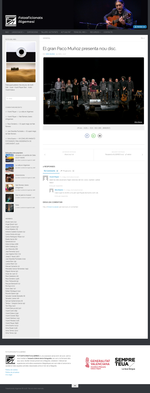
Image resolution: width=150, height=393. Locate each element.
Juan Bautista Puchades (15, 131)
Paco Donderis (12, 124)
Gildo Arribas (9, 244)
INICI (7, 32)
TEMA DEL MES (80, 32)
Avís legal (8, 375)
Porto (17, 205)
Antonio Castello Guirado (13, 232)
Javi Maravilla (10, 249)
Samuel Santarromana (13, 301)
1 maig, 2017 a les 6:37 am (74, 190)
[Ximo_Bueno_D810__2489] (93, 124)
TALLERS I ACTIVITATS (49, 32)
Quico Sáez (9, 288)
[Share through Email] (100, 136)
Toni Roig (8, 306)
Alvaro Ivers (9, 222)
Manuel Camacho (11, 266)
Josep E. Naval (10, 256)
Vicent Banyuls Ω (11, 308)
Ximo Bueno (50, 54)
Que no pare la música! (23, 195)
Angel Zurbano (10, 227)
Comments (52, 171)
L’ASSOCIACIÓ (17, 32)
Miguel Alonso (10, 271)
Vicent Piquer (54, 177)
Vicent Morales (10, 321)
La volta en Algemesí (26, 112)
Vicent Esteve (10, 313)
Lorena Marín (9, 264)
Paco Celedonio (10, 276)
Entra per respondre (55, 186)
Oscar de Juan (10, 274)
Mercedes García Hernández (15, 269)
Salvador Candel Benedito (14, 296)
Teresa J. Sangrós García (13, 303)
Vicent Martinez (10, 318)
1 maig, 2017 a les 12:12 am (70, 177)
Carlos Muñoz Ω (11, 234)
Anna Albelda (10, 229)
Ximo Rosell (9, 328)
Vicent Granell (10, 316)
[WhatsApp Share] (93, 136)
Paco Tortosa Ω (10, 281)
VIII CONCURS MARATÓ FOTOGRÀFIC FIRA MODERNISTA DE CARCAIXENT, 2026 (20, 141)
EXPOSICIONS (32, 32)
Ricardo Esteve (10, 293)
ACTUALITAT (66, 32)
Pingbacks (68, 171)
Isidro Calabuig (10, 246)
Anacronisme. (20, 175)
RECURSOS (94, 32)
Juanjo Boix (9, 261)
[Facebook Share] (87, 136)
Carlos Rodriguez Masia (13, 237)
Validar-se (140, 27)
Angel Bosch (9, 224)
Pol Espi (8, 286)
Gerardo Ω (9, 241)
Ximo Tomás (9, 330)
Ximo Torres (9, 333)
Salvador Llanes (10, 298)
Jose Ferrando (10, 251)
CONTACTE (108, 32)
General (46, 38)
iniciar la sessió (53, 207)
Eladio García (9, 239)
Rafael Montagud (11, 291)
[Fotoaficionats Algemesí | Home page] (10, 20)
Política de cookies (11, 370)
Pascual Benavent (11, 284)
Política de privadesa (12, 372)
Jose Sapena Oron (11, 254)
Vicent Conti (9, 311)
